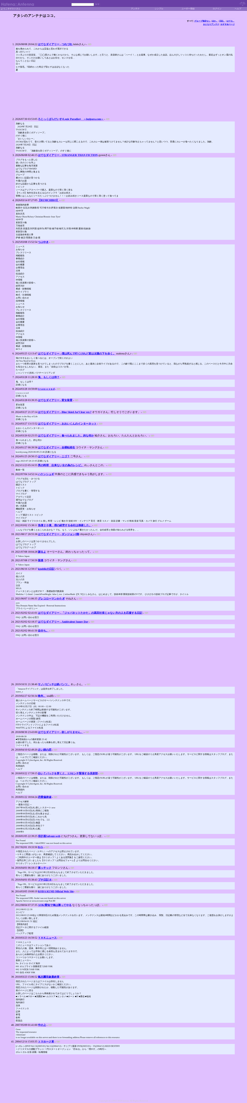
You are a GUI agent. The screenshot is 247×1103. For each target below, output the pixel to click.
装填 (40, 560)
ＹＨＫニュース (47, 937)
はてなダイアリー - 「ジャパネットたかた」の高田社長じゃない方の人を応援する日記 (90, 612)
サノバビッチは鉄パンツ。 (54, 684)
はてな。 (231, 21)
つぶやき (43, 242)
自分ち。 (43, 630)
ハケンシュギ (46, 474)
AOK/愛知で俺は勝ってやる (55, 905)
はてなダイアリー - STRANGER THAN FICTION (68, 155)
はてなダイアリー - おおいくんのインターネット (67, 423)
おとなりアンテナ (211, 24)
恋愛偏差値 (44, 797)
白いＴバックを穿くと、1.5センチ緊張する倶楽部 (68, 773)
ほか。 (215, 21)
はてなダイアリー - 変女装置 (55, 400)
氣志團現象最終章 (48, 976)
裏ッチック (44, 867)
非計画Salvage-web (49, 836)
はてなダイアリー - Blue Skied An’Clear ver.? (64, 412)
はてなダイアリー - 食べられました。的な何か (66, 435)
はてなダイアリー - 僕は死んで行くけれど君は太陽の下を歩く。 (76, 353)
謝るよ (42, 551)
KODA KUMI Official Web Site (56, 891)
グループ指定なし (202, 21)
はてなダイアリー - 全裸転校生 (56, 447)
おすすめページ (228, 24)
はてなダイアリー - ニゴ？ (54, 456)
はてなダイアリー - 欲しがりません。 (60, 732)
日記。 (222, 21)
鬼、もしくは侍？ (48, 377)
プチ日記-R (45, 879)
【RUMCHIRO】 (48, 200)
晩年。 (42, 695)
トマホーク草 (46, 1041)
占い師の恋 (44, 749)
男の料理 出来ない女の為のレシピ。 (61, 465)
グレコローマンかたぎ (51, 598)
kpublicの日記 (46, 568)
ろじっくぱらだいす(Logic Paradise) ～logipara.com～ (71, 119)
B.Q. (40, 847)
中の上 (42, 1024)
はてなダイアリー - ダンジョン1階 (58, 534)
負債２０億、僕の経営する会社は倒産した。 (65, 525)
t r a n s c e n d (46, 388)
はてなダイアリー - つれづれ (55, 44)
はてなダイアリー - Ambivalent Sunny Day (63, 621)
